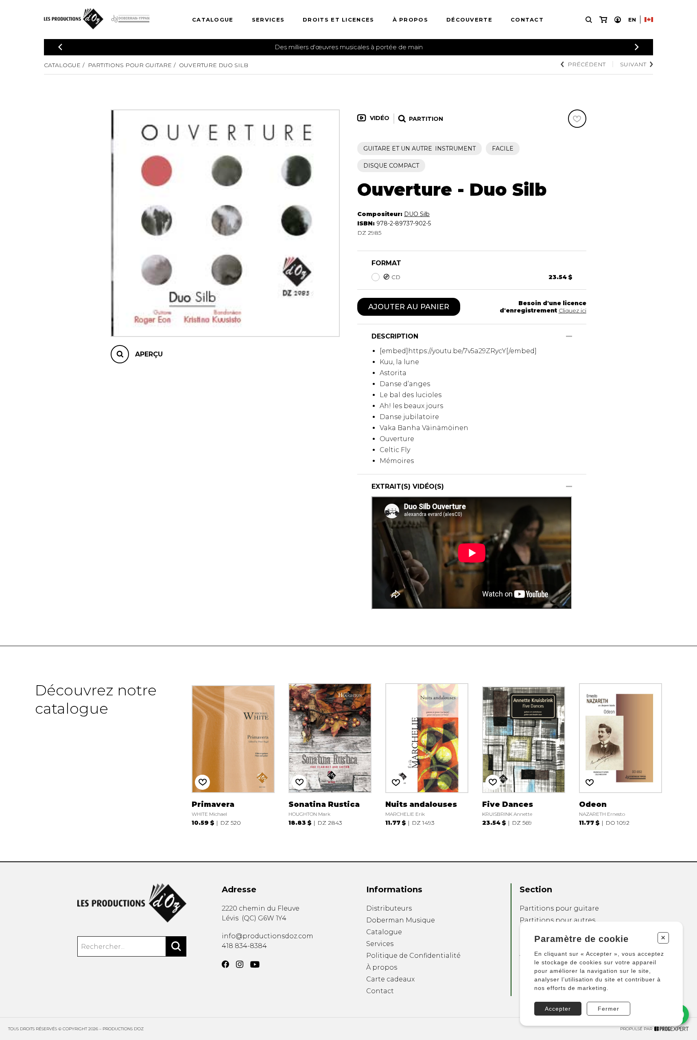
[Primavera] (233, 753)
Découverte (469, 19)
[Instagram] (239, 964)
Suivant (633, 64)
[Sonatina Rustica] (329, 753)
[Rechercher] (176, 946)
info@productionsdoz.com (267, 936)
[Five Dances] (523, 753)
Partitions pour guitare (130, 65)
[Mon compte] (617, 20)
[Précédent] (60, 47)
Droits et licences (338, 19)
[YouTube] (255, 964)
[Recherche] (589, 20)
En (632, 19)
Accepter (558, 1008)
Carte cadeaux (390, 979)
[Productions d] (132, 902)
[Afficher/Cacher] (569, 336)
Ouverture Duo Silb (213, 65)
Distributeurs (389, 908)
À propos (410, 19)
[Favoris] (577, 118)
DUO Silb (417, 214)
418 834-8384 (244, 946)
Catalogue (213, 19)
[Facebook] (225, 964)
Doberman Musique (400, 920)
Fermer (608, 1008)
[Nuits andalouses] (426, 753)
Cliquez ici (572, 310)
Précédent (586, 64)
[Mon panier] (603, 20)
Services (268, 19)
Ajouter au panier (408, 306)
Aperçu (149, 354)
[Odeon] (620, 753)
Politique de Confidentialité (413, 955)
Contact (527, 19)
